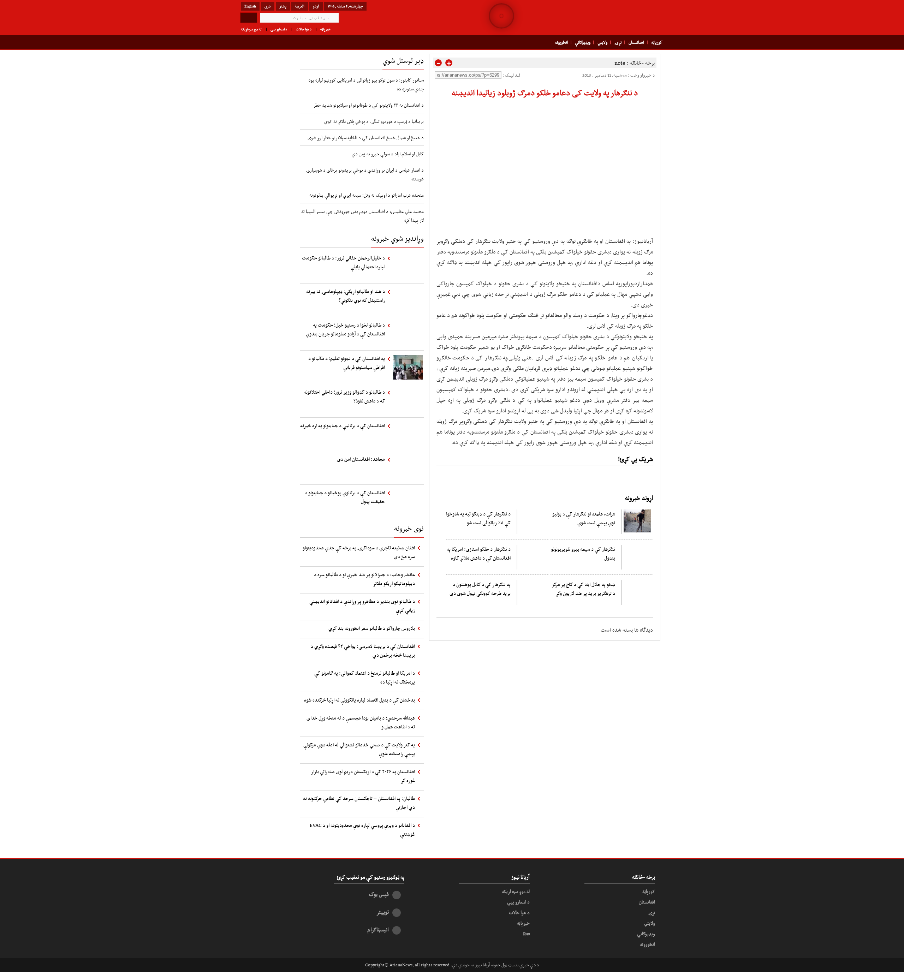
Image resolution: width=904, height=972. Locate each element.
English (250, 6)
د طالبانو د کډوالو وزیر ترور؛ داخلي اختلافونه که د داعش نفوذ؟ (344, 396)
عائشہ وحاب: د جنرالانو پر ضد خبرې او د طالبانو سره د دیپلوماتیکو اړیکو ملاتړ (364, 579)
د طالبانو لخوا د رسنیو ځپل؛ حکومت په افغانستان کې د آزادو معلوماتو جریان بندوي (345, 329)
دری (267, 6)
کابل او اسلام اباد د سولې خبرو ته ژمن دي (388, 153)
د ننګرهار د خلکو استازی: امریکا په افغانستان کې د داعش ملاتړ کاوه (479, 553)
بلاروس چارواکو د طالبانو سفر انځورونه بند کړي (371, 628)
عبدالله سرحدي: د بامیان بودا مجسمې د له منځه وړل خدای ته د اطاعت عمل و (361, 722)
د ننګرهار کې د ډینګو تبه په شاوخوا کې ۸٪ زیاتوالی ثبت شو (478, 518)
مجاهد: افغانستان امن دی (361, 459)
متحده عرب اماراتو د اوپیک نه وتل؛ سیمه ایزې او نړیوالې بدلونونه (366, 195)
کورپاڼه (656, 42)
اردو (316, 6)
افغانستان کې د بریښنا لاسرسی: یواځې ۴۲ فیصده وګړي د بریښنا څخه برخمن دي (363, 650)
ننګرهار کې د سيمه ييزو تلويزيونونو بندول (583, 553)
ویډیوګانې (582, 42)
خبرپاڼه (325, 29)
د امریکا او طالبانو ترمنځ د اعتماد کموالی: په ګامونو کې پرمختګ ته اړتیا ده (364, 677)
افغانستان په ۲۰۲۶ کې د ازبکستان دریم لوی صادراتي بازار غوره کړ (363, 776)
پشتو (282, 6)
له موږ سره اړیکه (251, 29)
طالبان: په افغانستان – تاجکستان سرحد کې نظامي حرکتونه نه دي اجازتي (359, 802)
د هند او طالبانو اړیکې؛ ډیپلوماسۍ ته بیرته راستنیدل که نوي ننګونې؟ (345, 295)
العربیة (299, 6)
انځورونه (561, 42)
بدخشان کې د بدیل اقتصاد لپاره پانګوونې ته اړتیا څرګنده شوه (359, 700)
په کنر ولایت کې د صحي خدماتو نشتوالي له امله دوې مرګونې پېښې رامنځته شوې (359, 749)
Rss (526, 933)
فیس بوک (379, 894)
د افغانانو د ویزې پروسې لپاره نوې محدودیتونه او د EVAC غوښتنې (362, 829)
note (619, 62)
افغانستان (636, 42)
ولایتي (602, 42)
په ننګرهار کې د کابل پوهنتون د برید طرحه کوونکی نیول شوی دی (480, 588)
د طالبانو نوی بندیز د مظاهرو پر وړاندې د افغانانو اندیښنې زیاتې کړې (362, 605)
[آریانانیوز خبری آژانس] (614, 17)
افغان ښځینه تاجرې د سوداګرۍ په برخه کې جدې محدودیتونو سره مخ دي (359, 552)
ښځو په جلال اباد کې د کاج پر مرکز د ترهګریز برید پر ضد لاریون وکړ (583, 588)
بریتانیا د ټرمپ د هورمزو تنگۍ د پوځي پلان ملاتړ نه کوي (374, 121)
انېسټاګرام (378, 929)
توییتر (382, 912)
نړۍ (618, 42)
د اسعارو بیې (278, 29)
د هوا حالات (303, 29)
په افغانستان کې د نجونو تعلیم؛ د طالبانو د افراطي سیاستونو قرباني (346, 362)
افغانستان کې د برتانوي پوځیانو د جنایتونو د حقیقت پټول (345, 497)
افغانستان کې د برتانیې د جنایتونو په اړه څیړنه (342, 425)
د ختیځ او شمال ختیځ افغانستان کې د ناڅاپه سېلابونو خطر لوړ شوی (366, 137)
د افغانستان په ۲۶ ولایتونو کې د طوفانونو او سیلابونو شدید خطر (368, 105)
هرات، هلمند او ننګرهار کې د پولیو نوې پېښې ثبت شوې (583, 518)
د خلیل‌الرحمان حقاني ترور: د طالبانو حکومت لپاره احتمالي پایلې (343, 262)
